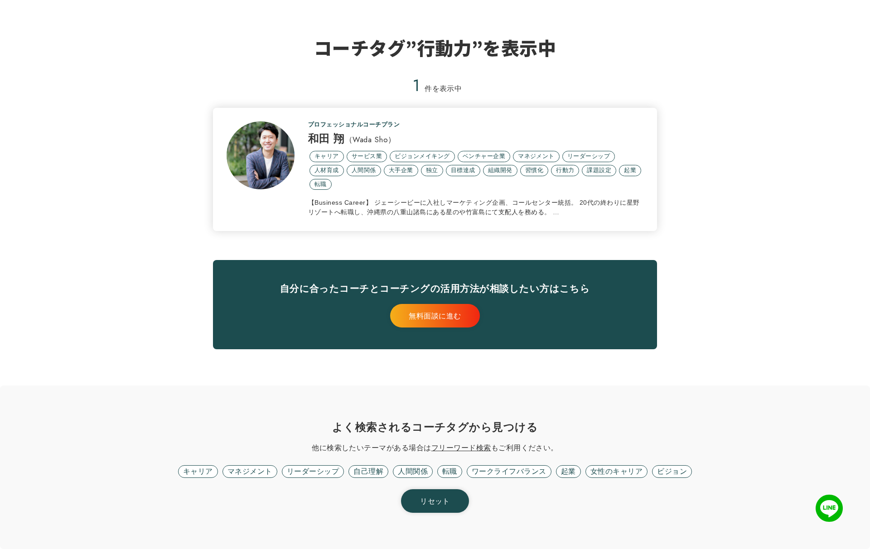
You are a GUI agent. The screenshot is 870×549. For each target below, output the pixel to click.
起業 (568, 471)
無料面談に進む (435, 316)
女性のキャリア (616, 471)
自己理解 (368, 471)
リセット (435, 501)
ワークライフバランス (509, 471)
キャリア (198, 471)
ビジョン (672, 471)
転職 (449, 471)
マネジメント (249, 471)
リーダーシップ (313, 471)
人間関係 (413, 471)
